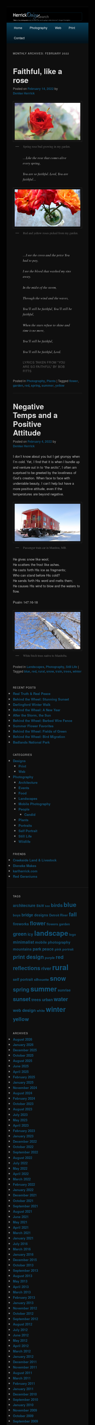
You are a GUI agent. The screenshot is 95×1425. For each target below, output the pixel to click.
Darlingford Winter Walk (31, 704)
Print (72, 27)
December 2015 (25, 1259)
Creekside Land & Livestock (34, 860)
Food (22, 793)
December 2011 (25, 1361)
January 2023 (23, 1136)
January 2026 (23, 1044)
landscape (51, 933)
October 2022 (23, 1146)
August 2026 (22, 1039)
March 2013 (22, 1292)
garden (18, 385)
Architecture (27, 782)
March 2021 (22, 1232)
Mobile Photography (34, 803)
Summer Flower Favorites (33, 725)
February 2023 (24, 1130)
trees (67, 671)
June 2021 (21, 1216)
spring (35, 385)
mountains (22, 949)
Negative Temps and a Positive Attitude (35, 419)
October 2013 (23, 1265)
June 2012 (21, 1335)
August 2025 (22, 1060)
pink (58, 949)
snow (50, 671)
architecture (24, 905)
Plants (51, 381)
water (61, 999)
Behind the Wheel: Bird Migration (39, 736)
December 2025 (25, 1049)
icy (30, 934)
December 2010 (25, 1394)
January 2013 (23, 1302)
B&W (40, 905)
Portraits (25, 825)
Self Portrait (27, 830)
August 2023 (22, 1109)
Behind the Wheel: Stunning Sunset (41, 699)
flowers (52, 924)
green (20, 933)
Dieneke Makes (24, 865)
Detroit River (58, 915)
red (27, 385)
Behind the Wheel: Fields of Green (40, 731)
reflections (26, 968)
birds (57, 905)
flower (73, 381)
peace (48, 949)
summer (48, 385)
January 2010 (23, 1404)
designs (41, 914)
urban (47, 999)
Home (18, 27)
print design (28, 956)
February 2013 (24, 1297)
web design (24, 1010)
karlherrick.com (25, 871)
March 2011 (22, 1378)
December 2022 (25, 1141)
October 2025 (23, 1055)
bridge (27, 915)
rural (41, 671)
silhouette (41, 979)
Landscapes (35, 666)
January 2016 (23, 1254)
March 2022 (22, 1179)
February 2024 (24, 1098)
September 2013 (25, 1270)
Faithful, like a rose (37, 75)
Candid (29, 814)
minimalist (23, 942)
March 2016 (22, 1249)
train (58, 671)
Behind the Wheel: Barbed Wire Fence (42, 720)
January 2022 (23, 1189)
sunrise (64, 990)
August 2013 (22, 1275)
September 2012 (25, 1318)
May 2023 (20, 1119)
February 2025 (24, 1076)
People (23, 809)
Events (23, 787)
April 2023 (21, 1125)
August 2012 (22, 1324)
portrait (67, 949)
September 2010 (25, 1399)
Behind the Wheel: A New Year (36, 709)
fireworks (21, 923)
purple (50, 957)
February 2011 (24, 1383)
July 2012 (20, 1329)
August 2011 (22, 1372)
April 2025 (21, 1071)
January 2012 (23, 1356)
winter (77, 671)
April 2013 (21, 1286)
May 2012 (20, 1340)
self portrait (23, 979)
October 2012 (23, 1313)
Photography (38, 27)
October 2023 (23, 1103)
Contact (19, 38)
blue (27, 671)
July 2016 (20, 1243)
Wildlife (24, 841)
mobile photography (52, 942)
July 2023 (20, 1114)
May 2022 (20, 1168)
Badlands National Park (31, 742)
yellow (59, 385)
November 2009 (25, 1410)
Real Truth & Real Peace (31, 693)
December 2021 (25, 1195)
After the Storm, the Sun (32, 715)
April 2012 (21, 1345)
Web (58, 27)
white (41, 1010)
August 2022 (22, 1157)
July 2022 (20, 1163)
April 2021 (21, 1227)
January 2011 (23, 1388)
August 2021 (22, 1211)
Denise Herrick (24, 93)
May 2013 (20, 1281)
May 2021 (20, 1222)
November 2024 (25, 1087)
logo (72, 934)
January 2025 (23, 1082)
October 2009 (23, 1415)
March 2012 (22, 1351)
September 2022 (25, 1152)
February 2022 (24, 1184)
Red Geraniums (25, 876)
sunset (21, 999)
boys (17, 915)
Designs (19, 760)
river (46, 968)
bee (47, 906)
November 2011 (25, 1367)
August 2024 (22, 1093)
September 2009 (25, 1421)
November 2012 (25, 1308)
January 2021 (23, 1238)
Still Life (71, 666)
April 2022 (21, 1173)
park (37, 949)
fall (73, 914)
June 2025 (21, 1066)
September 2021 (25, 1206)
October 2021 (23, 1200)
